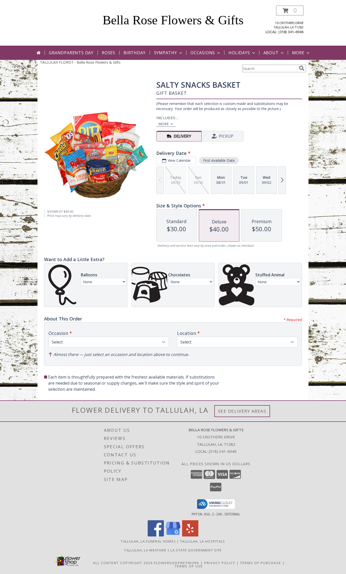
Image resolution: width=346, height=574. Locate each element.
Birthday (134, 53)
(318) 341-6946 (290, 31)
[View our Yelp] (190, 535)
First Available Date (219, 160)
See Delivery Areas (242, 411)
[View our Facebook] (156, 535)
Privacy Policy (219, 563)
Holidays (239, 53)
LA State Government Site (196, 550)
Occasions (202, 53)
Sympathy (165, 53)
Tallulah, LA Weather (145, 550)
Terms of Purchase (260, 563)
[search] (302, 68)
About (271, 53)
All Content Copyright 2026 (123, 563)
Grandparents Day (71, 53)
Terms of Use (189, 566)
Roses (108, 53)
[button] (289, 10)
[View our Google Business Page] (173, 535)
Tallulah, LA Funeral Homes (148, 541)
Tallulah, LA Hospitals (202, 541)
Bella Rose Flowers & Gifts (173, 20)
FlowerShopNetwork (176, 563)
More (298, 53)
